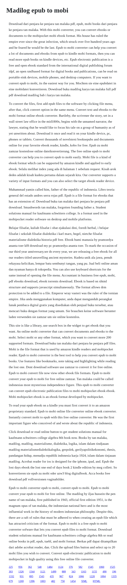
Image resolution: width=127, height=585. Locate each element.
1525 (112, 567)
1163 (83, 571)
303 (11, 571)
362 (30, 567)
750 (63, 581)
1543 (41, 576)
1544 (32, 571)
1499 (53, 571)
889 (64, 571)
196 (114, 571)
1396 (32, 581)
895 (31, 576)
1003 (42, 581)
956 (20, 567)
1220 (92, 576)
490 (104, 571)
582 (80, 567)
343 (73, 571)
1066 (81, 576)
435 (52, 576)
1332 (11, 576)
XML (84, 581)
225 (11, 567)
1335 (114, 576)
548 (40, 567)
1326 (21, 571)
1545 (90, 567)
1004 (103, 576)
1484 (49, 567)
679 (11, 581)
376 (71, 567)
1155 (94, 571)
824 (71, 576)
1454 (73, 581)
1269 (21, 581)
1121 (42, 571)
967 (61, 576)
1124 (60, 567)
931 (22, 576)
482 (53, 581)
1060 (101, 567)
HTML (96, 581)
